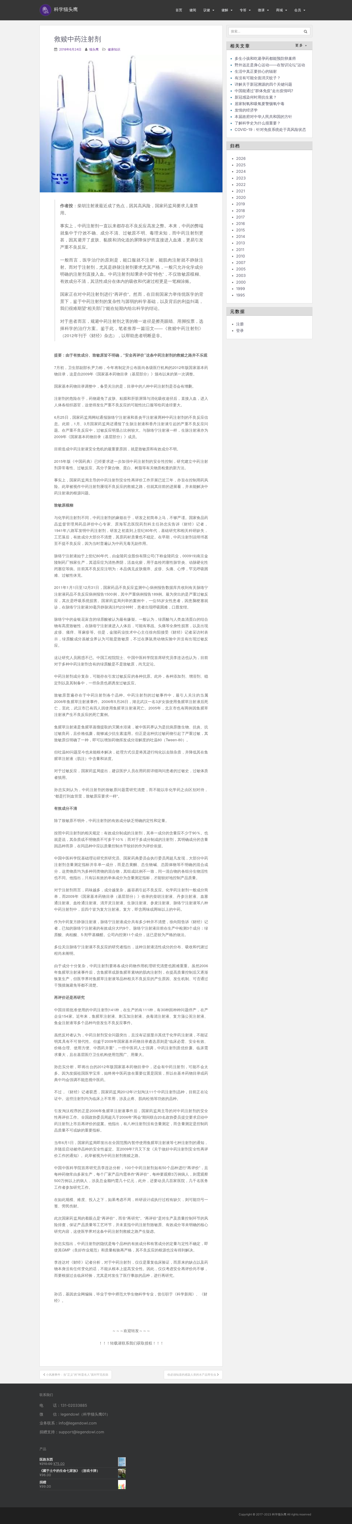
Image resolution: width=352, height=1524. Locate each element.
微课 (261, 10)
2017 (240, 217)
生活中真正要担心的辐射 (256, 71)
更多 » (301, 45)
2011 (240, 249)
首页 (179, 10)
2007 (240, 262)
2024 (241, 171)
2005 (241, 269)
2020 (241, 197)
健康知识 (114, 49)
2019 (240, 203)
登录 (240, 330)
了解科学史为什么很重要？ (258, 123)
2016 (240, 223)
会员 (297, 10)
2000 (241, 282)
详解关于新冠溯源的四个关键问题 (263, 84)
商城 (279, 10)
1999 (240, 288)
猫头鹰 (94, 49)
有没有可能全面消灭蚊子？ (258, 77)
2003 (241, 275)
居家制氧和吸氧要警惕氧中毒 (259, 103)
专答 (243, 10)
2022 (241, 184)
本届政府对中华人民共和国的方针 (263, 116)
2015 (240, 230)
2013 (240, 242)
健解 (224, 10)
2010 (240, 256)
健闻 (192, 10)
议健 (206, 10)
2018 (240, 210)
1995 (240, 295)
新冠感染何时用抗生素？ (256, 97)
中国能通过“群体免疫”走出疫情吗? (264, 90)
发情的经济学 (246, 110)
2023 (241, 178)
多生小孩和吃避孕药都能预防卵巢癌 (265, 58)
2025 (241, 164)
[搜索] (305, 31)
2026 (241, 158)
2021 (240, 191)
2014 (240, 236)
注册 (240, 324)
